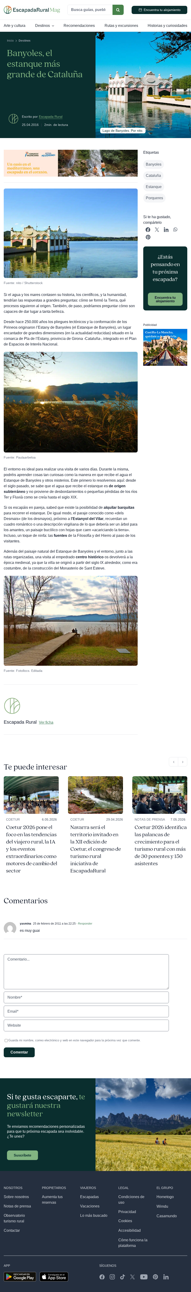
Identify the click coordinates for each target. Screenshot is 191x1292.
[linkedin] (166, 1276)
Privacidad (127, 1212)
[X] (157, 230)
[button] (173, 761)
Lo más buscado (93, 1215)
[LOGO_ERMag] (32, 8)
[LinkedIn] (166, 230)
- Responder (84, 923)
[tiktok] (122, 1276)
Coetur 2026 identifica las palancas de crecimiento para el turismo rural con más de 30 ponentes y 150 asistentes (161, 845)
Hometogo (165, 1197)
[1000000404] (159, 778)
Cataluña (153, 176)
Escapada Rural (50, 116)
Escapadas (89, 1197)
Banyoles (153, 164)
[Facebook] (148, 230)
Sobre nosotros (16, 1197)
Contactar (12, 1230)
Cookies (125, 1221)
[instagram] (112, 1276)
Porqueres (154, 198)
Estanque (154, 187)
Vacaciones (89, 1206)
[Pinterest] (148, 237)
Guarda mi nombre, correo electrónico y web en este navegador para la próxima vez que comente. (74, 1040)
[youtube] (144, 1276)
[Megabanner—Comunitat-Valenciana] (71, 151)
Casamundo (167, 1216)
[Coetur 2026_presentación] (31, 778)
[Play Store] (20, 1274)
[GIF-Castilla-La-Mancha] (165, 331)
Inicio (10, 40)
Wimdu (162, 1206)
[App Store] (54, 1274)
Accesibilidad (129, 1230)
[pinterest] (155, 1276)
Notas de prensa (150, 819)
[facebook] (102, 1276)
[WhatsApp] (175, 230)
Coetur (13, 819)
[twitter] (132, 1276)
